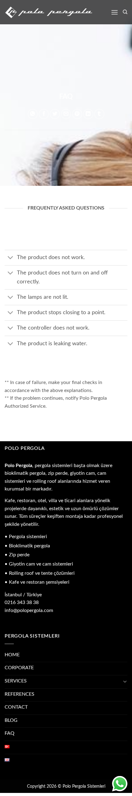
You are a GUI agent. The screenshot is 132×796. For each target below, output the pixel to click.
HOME (12, 654)
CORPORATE (19, 667)
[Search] (125, 12)
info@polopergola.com (29, 610)
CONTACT (16, 707)
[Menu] (114, 12)
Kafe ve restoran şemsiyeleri (39, 582)
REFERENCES (19, 694)
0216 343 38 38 (22, 602)
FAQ (9, 733)
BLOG (11, 720)
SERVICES (16, 680)
